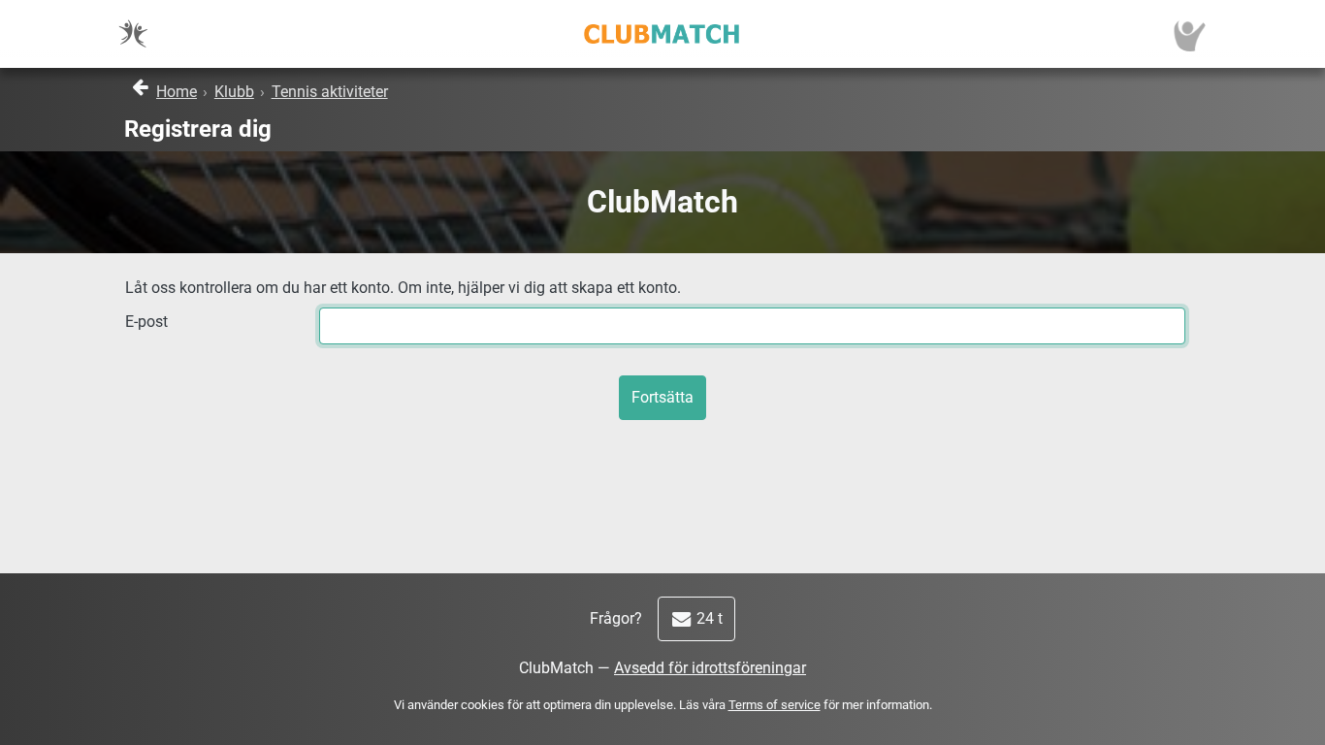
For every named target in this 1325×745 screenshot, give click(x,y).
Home (176, 91)
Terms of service (774, 704)
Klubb (234, 91)
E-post (146, 321)
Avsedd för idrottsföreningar (710, 668)
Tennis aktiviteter (330, 91)
